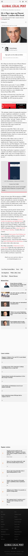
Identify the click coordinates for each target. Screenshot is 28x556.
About (2, 536)
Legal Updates (17, 526)
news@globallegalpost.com (14, 259)
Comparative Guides (18, 519)
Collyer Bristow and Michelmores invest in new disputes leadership (12, 386)
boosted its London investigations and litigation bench (12, 220)
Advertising (18, 551)
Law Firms (3, 524)
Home (2, 511)
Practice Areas (17, 524)
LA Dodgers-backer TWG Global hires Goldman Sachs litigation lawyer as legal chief (13, 367)
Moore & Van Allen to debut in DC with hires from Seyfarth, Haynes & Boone (16, 462)
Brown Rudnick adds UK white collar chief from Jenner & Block (17, 322)
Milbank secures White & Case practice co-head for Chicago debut (16, 490)
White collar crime (15, 273)
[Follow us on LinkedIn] (13, 548)
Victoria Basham (13, 48)
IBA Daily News (17, 534)
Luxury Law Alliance (4, 529)
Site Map (16, 539)
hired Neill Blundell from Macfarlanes (13, 241)
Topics (2, 516)
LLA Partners (17, 529)
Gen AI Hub (3, 514)
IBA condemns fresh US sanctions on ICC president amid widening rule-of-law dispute (16, 501)
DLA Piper (5, 276)
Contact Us (16, 536)
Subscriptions (3, 531)
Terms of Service (7, 551)
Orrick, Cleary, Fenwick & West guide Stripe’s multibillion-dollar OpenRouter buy (16, 482)
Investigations (5, 273)
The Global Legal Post (13, 50)
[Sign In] (26, 1)
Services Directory (18, 521)
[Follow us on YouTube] (15, 548)
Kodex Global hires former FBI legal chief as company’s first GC (12, 396)
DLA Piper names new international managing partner (18, 303)
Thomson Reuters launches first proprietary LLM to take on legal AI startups (13, 376)
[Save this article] (26, 22)
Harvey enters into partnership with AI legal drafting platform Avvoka (15, 471)
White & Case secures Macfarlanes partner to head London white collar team (18, 313)
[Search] (20, 1)
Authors (2, 521)
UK (22, 269)
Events (2, 519)
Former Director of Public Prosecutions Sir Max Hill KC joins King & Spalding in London (18, 285)
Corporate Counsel (18, 514)
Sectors (2, 526)
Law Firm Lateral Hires (8, 269)
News (2, 9)
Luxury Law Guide (14, 184)
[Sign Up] (23, 1)
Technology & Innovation (5, 534)
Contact (22, 551)
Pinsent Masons (13, 276)
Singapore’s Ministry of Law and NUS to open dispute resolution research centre (14, 357)
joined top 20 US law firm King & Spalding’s (13, 229)
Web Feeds (3, 539)
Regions (16, 516)
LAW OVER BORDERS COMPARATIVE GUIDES (14, 181)
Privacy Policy (13, 551)
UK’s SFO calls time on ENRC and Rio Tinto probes (18, 293)
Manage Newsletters (18, 531)
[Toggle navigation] (2, 1)
